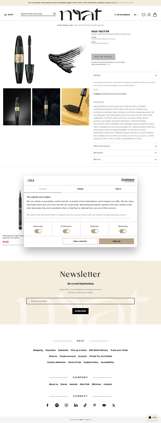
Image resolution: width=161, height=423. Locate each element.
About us (53, 384)
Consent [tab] (43, 189)
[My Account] (149, 15)
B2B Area (96, 384)
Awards (73, 384)
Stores (64, 384)
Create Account (67, 356)
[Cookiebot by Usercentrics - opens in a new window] (123, 180)
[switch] (66, 231)
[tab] (124, 75)
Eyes (71, 25)
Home (59, 25)
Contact (108, 384)
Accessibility (107, 362)
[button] (37, 13)
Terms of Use (74, 362)
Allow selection (80, 241)
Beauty (66, 25)
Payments (50, 350)
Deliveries (98, 153)
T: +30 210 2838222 (122, 15)
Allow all (116, 241)
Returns (97, 159)
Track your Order (119, 350)
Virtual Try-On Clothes (100, 356)
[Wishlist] (143, 15)
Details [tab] (80, 189)
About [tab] (118, 189)
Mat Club (84, 384)
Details (97, 75)
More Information (102, 146)
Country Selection (56, 362)
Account (82, 356)
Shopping (38, 350)
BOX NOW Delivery (98, 350)
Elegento (87, 419)
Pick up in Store (79, 350)
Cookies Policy (91, 362)
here (108, 64)
